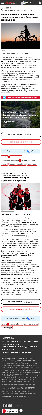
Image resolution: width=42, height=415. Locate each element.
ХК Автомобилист (7, 211)
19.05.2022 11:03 (6, 8)
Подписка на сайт (18, 341)
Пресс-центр (33, 341)
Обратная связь (8, 350)
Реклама (5, 341)
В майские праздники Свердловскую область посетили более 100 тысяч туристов (20, 115)
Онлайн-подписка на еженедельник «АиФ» (20, 347)
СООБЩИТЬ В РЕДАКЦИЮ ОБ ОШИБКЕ (16, 352)
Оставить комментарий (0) (21, 142)
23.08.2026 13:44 (6, 173)
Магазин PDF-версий (10, 344)
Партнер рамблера (18, 405)
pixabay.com (5, 50)
